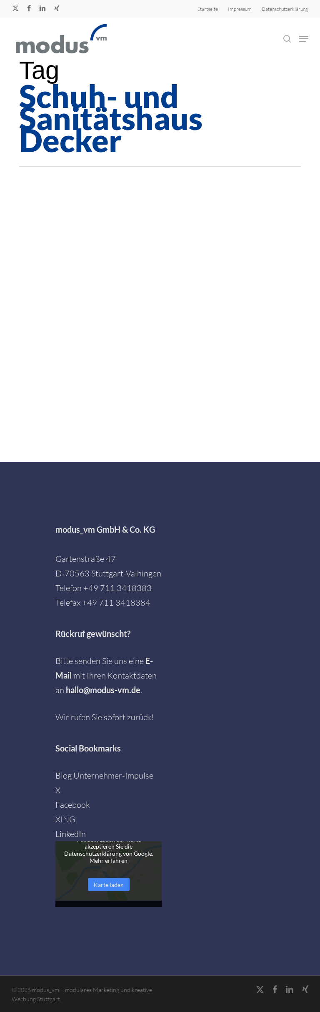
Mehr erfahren (109, 860)
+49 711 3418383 (117, 588)
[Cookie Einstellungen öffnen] (18, 1000)
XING (65, 819)
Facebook (72, 804)
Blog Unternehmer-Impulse (104, 775)
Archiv (149, 246)
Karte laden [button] (109, 884)
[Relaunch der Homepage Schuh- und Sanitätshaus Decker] (69, 270)
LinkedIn (70, 834)
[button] (303, 39)
